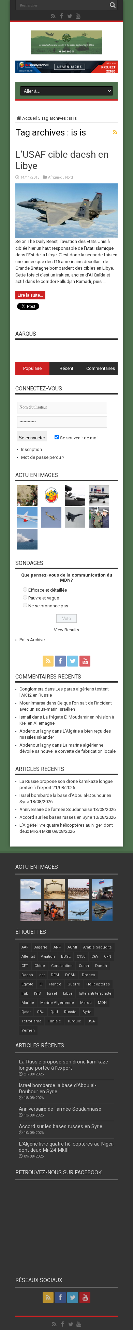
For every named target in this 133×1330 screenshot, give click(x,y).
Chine (39, 966)
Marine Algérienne (57, 1002)
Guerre (74, 984)
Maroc (86, 1002)
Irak (24, 993)
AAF (24, 947)
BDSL (66, 956)
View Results (66, 629)
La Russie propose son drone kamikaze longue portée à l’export (63, 1065)
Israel (52, 993)
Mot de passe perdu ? (42, 457)
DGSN (70, 975)
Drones (88, 975)
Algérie (40, 947)
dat (42, 975)
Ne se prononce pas (48, 605)
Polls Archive (32, 639)
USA (91, 1021)
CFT (24, 966)
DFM (55, 975)
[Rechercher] (112, 5)
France (55, 984)
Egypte (27, 984)
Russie (70, 1012)
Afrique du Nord (60, 177)
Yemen (28, 1030)
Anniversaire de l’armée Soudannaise (55, 809)
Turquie (74, 1021)
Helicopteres (98, 984)
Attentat (28, 956)
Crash (84, 966)
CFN (107, 956)
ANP (57, 947)
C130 (81, 956)
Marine (27, 1002)
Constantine (62, 966)
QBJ (40, 1012)
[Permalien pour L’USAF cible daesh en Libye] (66, 236)
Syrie (87, 1012)
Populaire (32, 368)
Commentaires (100, 368)
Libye (68, 993)
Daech (101, 966)
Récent (66, 368)
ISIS (37, 993)
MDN (102, 1002)
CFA (94, 956)
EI (41, 984)
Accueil (29, 118)
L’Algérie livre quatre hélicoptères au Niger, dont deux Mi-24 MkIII (66, 1147)
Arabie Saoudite (97, 947)
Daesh (27, 975)
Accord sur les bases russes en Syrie (55, 817)
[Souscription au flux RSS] (115, 132)
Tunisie (54, 1021)
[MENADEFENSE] (66, 49)
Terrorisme (31, 1021)
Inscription (31, 449)
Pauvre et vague (43, 598)
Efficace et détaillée (47, 590)
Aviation (48, 956)
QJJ (54, 1012)
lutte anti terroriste (95, 993)
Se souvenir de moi (78, 437)
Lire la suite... (30, 295)
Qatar (26, 1012)
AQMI (72, 947)
